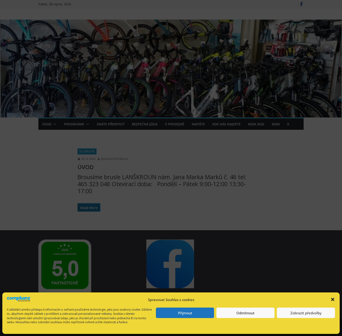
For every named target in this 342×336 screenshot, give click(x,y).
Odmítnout (245, 313)
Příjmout (185, 313)
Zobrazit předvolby (306, 313)
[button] (332, 299)
